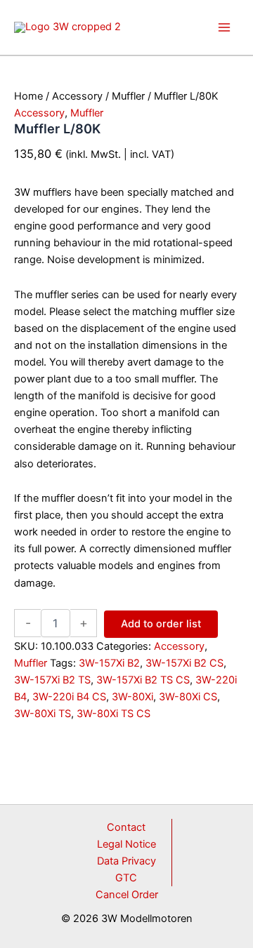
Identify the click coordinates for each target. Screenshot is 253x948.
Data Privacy (126, 861)
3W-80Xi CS (188, 696)
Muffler (128, 96)
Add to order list (161, 623)
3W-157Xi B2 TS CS (143, 680)
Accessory (77, 96)
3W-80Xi (132, 696)
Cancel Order (127, 894)
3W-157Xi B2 (109, 663)
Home (28, 96)
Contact (126, 827)
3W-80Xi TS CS (113, 713)
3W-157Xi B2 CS (184, 663)
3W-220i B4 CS (69, 696)
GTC (126, 878)
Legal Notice (126, 844)
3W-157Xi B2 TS (52, 680)
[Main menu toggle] (224, 27)
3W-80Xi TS (42, 713)
